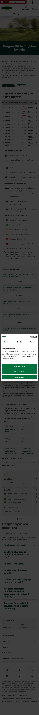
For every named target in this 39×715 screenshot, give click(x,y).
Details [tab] (19, 342)
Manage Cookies (18, 372)
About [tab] (32, 342)
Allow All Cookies (19, 366)
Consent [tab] (7, 342)
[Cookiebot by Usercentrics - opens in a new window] (28, 337)
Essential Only (19, 377)
